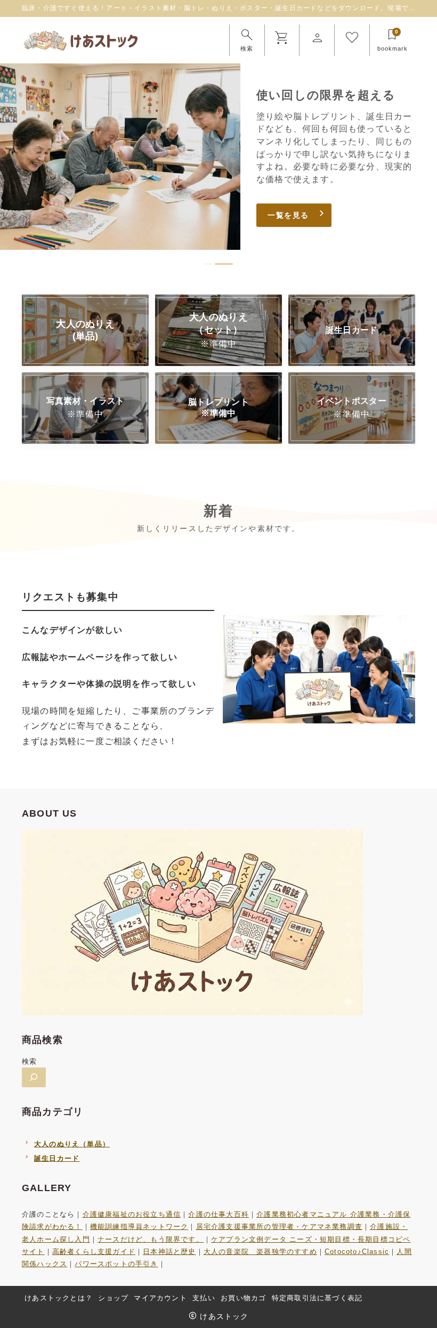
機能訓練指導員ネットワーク (139, 1227)
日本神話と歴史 (169, 1252)
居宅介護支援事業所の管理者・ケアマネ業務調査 (279, 1227)
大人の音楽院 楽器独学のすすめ (260, 1252)
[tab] (208, 264)
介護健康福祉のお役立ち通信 (132, 1214)
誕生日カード (56, 1158)
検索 (29, 1061)
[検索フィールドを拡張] (34, 1077)
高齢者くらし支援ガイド (93, 1252)
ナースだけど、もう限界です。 (151, 1239)
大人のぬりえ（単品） (72, 1144)
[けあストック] (81, 40)
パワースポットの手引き (116, 1264)
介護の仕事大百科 (218, 1214)
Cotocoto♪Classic (357, 1252)
